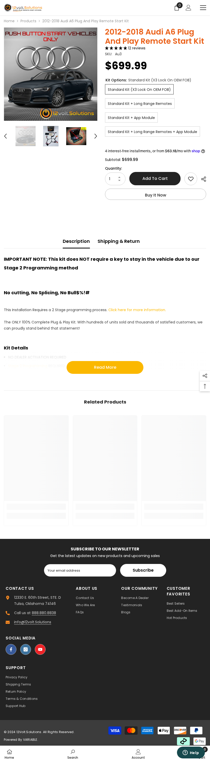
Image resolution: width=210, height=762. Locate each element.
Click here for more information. (137, 309)
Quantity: (113, 168)
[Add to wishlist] (190, 178)
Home (9, 21)
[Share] (201, 179)
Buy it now (155, 195)
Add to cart (155, 178)
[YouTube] (40, 649)
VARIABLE (30, 739)
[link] (36, 507)
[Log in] (188, 7)
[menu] (203, 8)
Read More (105, 367)
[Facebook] (11, 649)
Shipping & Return (119, 241)
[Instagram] (25, 649)
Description (76, 241)
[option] (50, 74)
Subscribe (143, 570)
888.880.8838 (44, 612)
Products (28, 21)
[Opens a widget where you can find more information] (191, 753)
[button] (5, 136)
